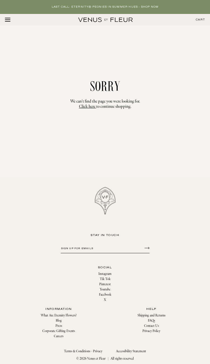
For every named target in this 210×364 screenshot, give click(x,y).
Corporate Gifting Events (58, 331)
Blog (59, 321)
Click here (87, 106)
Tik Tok (105, 279)
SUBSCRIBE (146, 247)
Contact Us (151, 326)
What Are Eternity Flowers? (59, 315)
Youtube (105, 289)
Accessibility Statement (131, 351)
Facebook (105, 295)
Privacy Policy (151, 331)
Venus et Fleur (96, 359)
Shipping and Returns (151, 315)
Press (59, 326)
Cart (200, 20)
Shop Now (150, 7)
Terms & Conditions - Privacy (83, 351)
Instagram (105, 274)
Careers (58, 336)
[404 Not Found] (105, 19)
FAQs (151, 321)
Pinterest (105, 284)
